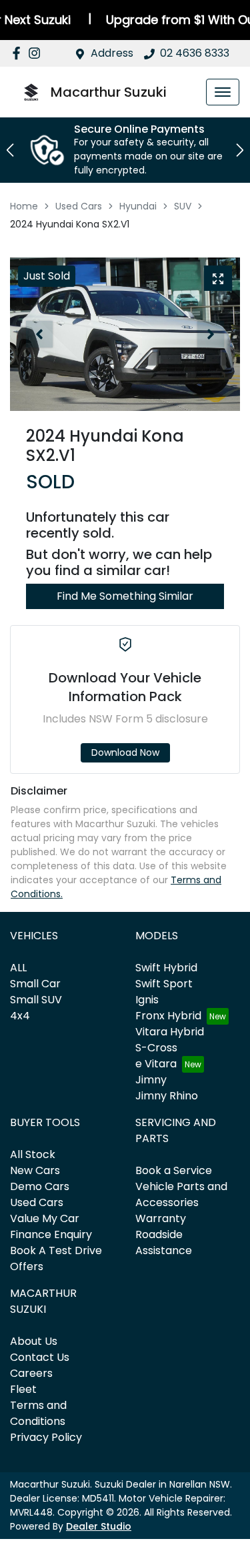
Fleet (23, 1389)
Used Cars (78, 206)
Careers (31, 1373)
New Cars (35, 1170)
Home (24, 206)
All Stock (32, 1154)
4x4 (20, 1015)
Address (112, 53)
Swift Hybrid (166, 967)
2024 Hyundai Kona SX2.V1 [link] (69, 224)
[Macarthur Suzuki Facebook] (19, 53)
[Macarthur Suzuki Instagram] (37, 53)
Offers (26, 1266)
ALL (18, 967)
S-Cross (156, 1047)
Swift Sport (164, 983)
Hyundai (138, 206)
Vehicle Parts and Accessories (181, 1194)
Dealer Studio (98, 1526)
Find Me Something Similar (125, 596)
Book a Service (173, 1170)
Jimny (151, 1079)
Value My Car (44, 1218)
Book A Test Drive (56, 1250)
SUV (182, 206)
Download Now (125, 752)
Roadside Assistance (163, 1242)
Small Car (35, 983)
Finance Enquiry (51, 1234)
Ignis (147, 999)
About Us (33, 1341)
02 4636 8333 (194, 53)
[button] (222, 92)
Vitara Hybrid (169, 1031)
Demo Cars (39, 1186)
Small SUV (36, 999)
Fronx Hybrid (168, 1015)
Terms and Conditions (38, 1413)
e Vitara (156, 1063)
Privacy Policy (46, 1437)
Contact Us (39, 1357)
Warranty (160, 1218)
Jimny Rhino (166, 1095)
